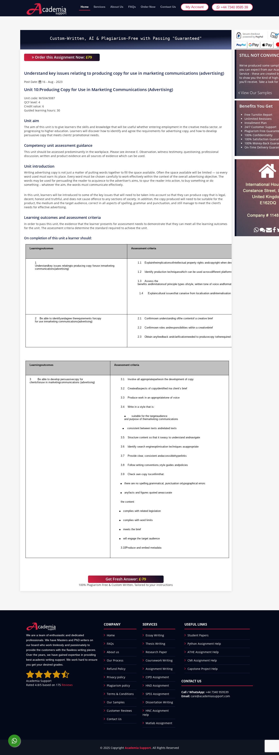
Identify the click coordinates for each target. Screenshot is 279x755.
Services (99, 6)
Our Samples (116, 702)
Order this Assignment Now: (63, 57)
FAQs (132, 6)
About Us (116, 6)
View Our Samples (256, 92)
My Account (195, 7)
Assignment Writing (159, 669)
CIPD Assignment (157, 677)
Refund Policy (116, 669)
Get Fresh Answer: (126, 579)
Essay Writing (155, 635)
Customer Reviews (119, 711)
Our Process (115, 660)
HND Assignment (157, 685)
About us (113, 652)
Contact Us (168, 6)
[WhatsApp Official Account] (14, 741)
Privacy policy (116, 677)
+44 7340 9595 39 (234, 7)
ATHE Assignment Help (203, 652)
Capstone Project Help (202, 669)
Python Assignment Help (204, 644)
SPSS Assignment (157, 694)
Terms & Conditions (120, 694)
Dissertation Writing (159, 702)
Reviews (67, 685)
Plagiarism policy (118, 685)
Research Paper (156, 652)
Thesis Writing (155, 644)
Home (85, 6)
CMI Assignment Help (202, 660)
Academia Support (138, 748)
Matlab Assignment (159, 723)
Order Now (148, 6)
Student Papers (198, 635)
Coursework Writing (159, 660)
